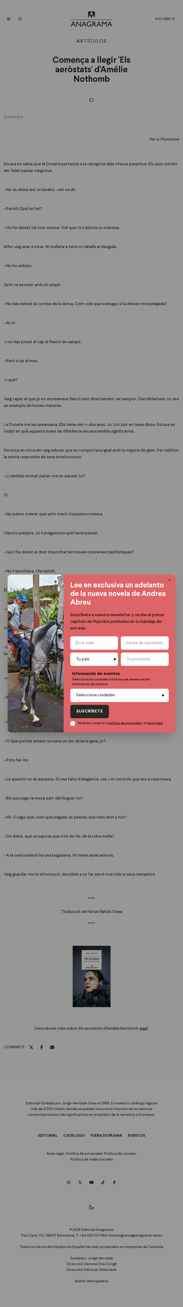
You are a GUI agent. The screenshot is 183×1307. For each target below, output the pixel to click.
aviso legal (155, 723)
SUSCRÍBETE (89, 711)
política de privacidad (124, 723)
